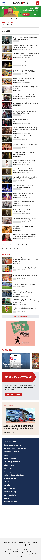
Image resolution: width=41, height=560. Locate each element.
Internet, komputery (10, 458)
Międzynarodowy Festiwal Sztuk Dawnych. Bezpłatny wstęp (23, 186)
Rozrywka (6, 485)
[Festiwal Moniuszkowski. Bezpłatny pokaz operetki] (7, 97)
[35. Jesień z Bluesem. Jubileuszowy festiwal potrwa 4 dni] (7, 155)
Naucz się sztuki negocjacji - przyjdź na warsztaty (25, 87)
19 (22, 244)
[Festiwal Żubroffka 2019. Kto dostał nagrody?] (7, 122)
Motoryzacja (7, 472)
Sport (14, 263)
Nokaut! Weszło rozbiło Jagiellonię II (24, 268)
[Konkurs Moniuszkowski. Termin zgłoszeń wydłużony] (7, 212)
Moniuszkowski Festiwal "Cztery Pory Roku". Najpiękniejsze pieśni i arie (24, 235)
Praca (28, 542)
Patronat (22, 542)
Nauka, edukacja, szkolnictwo (13, 475)
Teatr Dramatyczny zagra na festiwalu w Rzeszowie (25, 145)
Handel (5, 455)
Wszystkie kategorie (10, 502)
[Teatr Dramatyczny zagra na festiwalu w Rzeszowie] (7, 146)
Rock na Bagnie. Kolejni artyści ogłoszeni (26, 103)
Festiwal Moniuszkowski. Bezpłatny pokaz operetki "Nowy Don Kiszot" (24, 95)
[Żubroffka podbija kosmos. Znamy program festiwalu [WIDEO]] (7, 163)
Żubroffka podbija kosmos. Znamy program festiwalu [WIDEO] (24, 161)
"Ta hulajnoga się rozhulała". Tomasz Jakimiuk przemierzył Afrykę (25, 219)
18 (18, 244)
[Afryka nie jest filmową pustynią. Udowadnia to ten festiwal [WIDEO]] (7, 72)
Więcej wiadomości (19, 316)
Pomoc (13, 545)
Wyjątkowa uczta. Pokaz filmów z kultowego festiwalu (23, 194)
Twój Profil (26, 545)
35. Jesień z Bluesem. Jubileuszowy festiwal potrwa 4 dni (24, 153)
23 (38, 244)
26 (11, 249)
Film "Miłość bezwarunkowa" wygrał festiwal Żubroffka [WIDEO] (24, 112)
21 (30, 244)
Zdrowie (6, 498)
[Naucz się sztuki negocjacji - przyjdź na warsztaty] (7, 89)
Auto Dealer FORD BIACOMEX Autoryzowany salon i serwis (18, 427)
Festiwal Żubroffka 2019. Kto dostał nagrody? (24, 120)
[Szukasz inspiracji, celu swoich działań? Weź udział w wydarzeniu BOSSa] (7, 179)
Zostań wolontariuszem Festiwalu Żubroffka (23, 202)
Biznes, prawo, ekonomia (12, 445)
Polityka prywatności (14, 550)
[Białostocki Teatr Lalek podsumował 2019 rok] (7, 64)
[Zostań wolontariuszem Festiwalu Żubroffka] (7, 204)
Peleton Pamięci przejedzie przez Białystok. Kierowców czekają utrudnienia (23, 292)
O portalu (7, 542)
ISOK (19, 545)
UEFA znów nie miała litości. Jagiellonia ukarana (25, 276)
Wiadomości (13, 19)
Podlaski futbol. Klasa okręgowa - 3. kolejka (24, 309)
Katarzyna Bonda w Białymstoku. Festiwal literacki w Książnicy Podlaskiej (26, 54)
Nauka (14, 304)
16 (10, 244)
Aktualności (16, 41)
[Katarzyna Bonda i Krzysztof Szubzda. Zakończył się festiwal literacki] (7, 48)
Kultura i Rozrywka (17, 49)
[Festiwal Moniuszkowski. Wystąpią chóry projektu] (7, 171)
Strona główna (5, 19)
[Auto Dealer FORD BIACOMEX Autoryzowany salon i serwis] (20, 415)
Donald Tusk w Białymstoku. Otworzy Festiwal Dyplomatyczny (25, 38)
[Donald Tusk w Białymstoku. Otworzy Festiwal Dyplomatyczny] (7, 40)
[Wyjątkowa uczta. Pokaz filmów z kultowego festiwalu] (7, 196)
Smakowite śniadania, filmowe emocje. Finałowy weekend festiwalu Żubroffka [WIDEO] (25, 129)
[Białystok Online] (20, 3)
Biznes (14, 90)
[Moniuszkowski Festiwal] (7, 237)
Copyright (8, 552)
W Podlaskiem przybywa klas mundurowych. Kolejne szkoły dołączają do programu (26, 300)
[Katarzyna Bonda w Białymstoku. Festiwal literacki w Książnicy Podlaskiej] (7, 56)
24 (3, 249)
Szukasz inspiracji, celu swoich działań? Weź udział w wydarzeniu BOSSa (25, 178)
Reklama (6, 482)
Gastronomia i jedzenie (11, 452)
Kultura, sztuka (8, 465)
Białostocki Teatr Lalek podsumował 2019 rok (26, 63)
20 (26, 244)
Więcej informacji (9, 432)
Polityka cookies (28, 550)
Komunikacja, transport (11, 462)
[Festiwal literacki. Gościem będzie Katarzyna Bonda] (7, 81)
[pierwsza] (3, 244)
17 (14, 244)
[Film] (7, 114)
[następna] (14, 249)
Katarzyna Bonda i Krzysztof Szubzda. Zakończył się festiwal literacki (25, 46)
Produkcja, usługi (9, 478)
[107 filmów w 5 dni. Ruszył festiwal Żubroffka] (7, 138)
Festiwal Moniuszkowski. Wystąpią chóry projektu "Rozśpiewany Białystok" (26, 169)
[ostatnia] (17, 249)
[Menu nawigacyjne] (37, 3)
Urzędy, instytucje (9, 495)
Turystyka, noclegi (9, 492)
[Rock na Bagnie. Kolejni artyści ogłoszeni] (7, 105)
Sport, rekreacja (9, 488)
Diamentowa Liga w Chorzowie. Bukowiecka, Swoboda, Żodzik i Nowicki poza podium (26, 259)
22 (34, 244)
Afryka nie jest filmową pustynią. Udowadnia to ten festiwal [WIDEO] (24, 71)
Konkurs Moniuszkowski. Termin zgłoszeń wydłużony (23, 211)
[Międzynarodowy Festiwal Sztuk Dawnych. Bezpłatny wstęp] (7, 188)
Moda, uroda (7, 468)
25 (7, 249)
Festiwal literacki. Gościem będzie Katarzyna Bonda (23, 79)
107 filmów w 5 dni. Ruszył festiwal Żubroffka (24, 137)
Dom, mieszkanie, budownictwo (14, 448)
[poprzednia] (7, 244)
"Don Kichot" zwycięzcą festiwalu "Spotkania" (23, 227)
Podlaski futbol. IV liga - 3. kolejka (24, 284)
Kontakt (34, 542)
